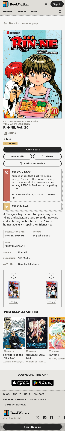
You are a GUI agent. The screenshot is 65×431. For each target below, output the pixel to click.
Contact (39, 394)
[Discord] (45, 417)
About (17, 394)
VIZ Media (24, 258)
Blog (6, 394)
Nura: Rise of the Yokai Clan (13, 356)
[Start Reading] (32, 74)
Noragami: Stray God (35, 356)
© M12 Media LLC (12, 418)
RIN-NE (22, 252)
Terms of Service (14, 405)
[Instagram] (58, 417)
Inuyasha (54, 354)
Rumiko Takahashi (28, 263)
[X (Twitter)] (38, 417)
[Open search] (60, 11)
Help (27, 394)
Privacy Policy (39, 399)
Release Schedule (15, 399)
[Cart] (45, 4)
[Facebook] (51, 417)
